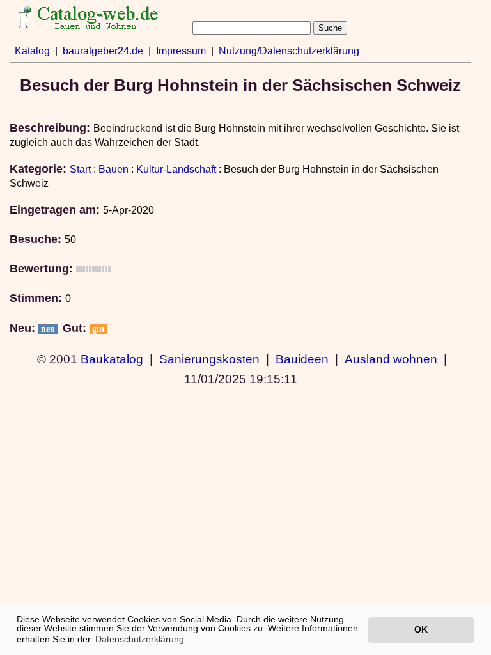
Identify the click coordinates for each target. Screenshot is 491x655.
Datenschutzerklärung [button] (139, 639)
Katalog (32, 50)
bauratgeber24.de (103, 50)
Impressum (181, 50)
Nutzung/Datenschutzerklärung (289, 50)
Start (80, 169)
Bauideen (302, 359)
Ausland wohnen (391, 359)
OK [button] (421, 629)
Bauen (113, 169)
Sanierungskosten (209, 359)
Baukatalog (112, 359)
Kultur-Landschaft (176, 169)
